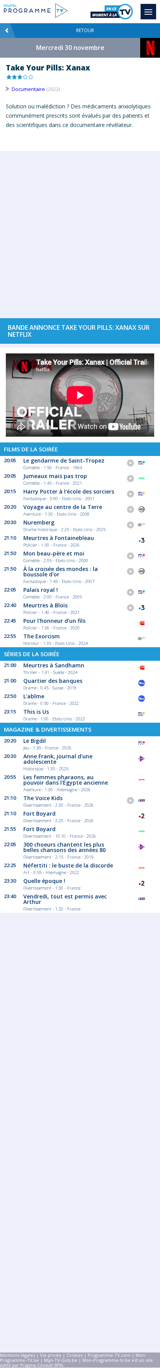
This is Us (36, 711)
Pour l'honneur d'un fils (54, 620)
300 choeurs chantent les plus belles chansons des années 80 (64, 847)
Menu (148, 11)
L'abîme (33, 696)
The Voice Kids (43, 798)
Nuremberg (38, 522)
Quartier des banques (52, 680)
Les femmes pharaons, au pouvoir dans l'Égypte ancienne (65, 779)
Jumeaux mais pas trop (55, 476)
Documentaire (28, 89)
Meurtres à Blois (45, 605)
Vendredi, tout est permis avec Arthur (65, 899)
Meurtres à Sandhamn (53, 665)
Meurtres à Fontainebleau (58, 538)
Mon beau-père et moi (53, 553)
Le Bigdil (34, 740)
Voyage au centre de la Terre (62, 507)
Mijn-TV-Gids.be (60, 1360)
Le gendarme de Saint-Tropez (63, 460)
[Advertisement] (80, 230)
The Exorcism (41, 636)
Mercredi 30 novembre (70, 47)
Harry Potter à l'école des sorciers (68, 491)
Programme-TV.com (109, 1355)
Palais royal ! (40, 589)
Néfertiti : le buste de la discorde (68, 865)
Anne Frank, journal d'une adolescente (57, 759)
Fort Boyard (39, 813)
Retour (85, 30)
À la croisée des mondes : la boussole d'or (60, 571)
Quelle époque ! (44, 881)
